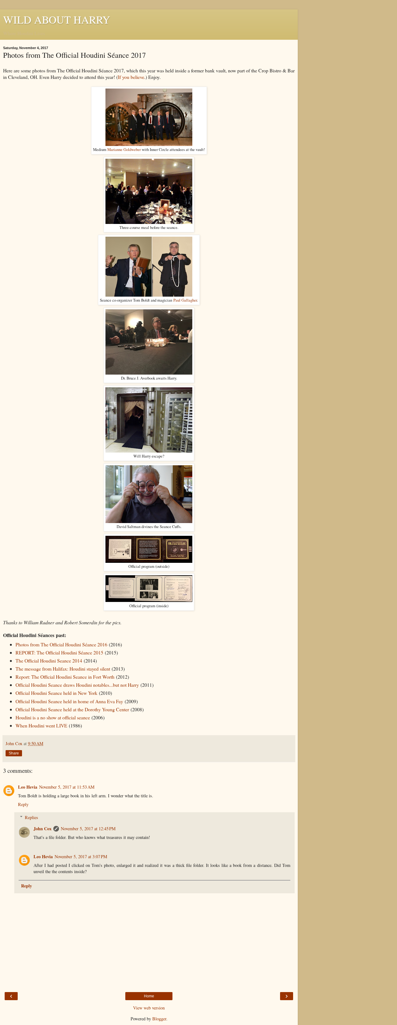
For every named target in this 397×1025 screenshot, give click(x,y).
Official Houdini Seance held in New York (56, 693)
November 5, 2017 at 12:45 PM (88, 828)
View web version (149, 1008)
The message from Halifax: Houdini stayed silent (63, 668)
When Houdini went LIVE (41, 725)
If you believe (131, 77)
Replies (31, 817)
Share (14, 753)
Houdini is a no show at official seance (53, 717)
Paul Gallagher (185, 300)
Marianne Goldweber (124, 149)
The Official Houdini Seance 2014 (49, 660)
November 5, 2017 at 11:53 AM (67, 787)
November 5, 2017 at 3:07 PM (81, 856)
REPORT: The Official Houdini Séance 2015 (59, 652)
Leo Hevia (27, 787)
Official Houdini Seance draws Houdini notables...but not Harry (77, 684)
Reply (23, 804)
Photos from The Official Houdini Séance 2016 (61, 644)
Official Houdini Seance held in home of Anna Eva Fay (69, 701)
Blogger (159, 1019)
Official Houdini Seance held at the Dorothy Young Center (72, 709)
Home (149, 996)
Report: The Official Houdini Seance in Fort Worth (65, 676)
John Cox (42, 828)
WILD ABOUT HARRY (56, 19)
